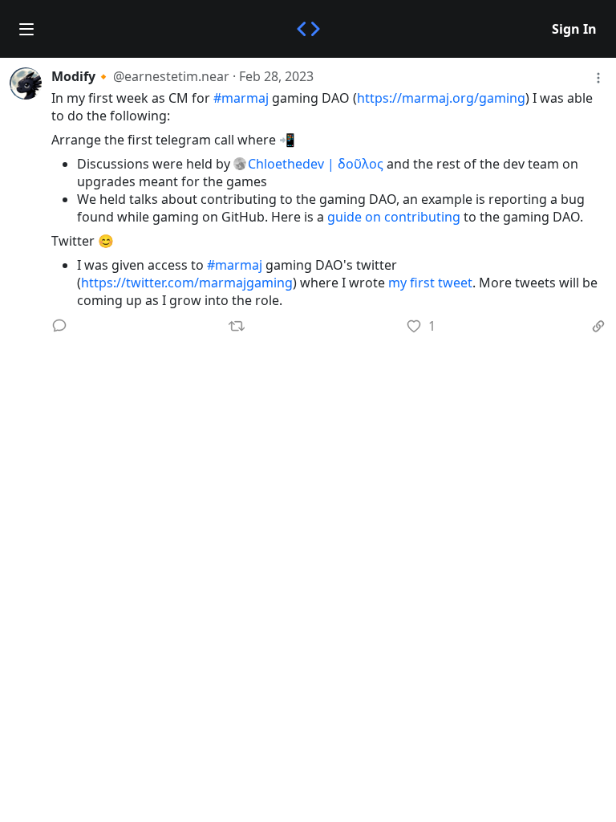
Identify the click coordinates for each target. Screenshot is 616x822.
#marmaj (241, 98)
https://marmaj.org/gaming (441, 98)
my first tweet (430, 282)
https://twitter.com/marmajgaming (187, 282)
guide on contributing (393, 217)
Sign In (574, 29)
